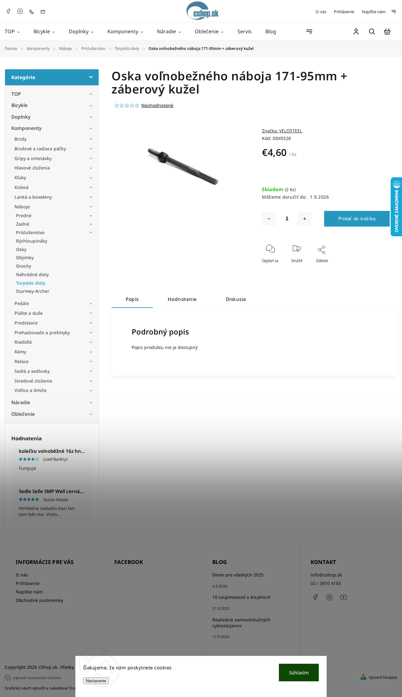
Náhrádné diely (32, 274)
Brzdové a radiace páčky (40, 149)
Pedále (21, 303)
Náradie (20, 402)
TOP (16, 94)
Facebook (8, 11)
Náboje (22, 207)
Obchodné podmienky (39, 600)
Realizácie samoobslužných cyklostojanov (241, 623)
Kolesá (21, 187)
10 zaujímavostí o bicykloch (241, 597)
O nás (321, 11)
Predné (23, 215)
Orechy (23, 266)
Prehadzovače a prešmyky (42, 332)
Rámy (20, 352)
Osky (21, 249)
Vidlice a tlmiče (30, 390)
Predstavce (26, 323)
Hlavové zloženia (32, 168)
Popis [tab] (132, 299)
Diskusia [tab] (236, 299)
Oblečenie (23, 414)
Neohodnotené (157, 105)
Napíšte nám (374, 11)
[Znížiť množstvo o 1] (269, 219)
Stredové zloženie (33, 381)
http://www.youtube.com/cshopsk (343, 597)
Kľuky (20, 177)
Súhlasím (299, 672)
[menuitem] (16, 31)
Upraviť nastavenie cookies (37, 677)
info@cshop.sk (326, 575)
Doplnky (20, 117)
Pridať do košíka (357, 218)
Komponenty (26, 128)
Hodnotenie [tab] (182, 299)
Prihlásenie (344, 11)
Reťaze (21, 361)
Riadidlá (23, 342)
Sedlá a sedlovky (32, 371)
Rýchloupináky (31, 241)
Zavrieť (369, 269)
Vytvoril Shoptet (383, 677)
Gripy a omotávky (33, 158)
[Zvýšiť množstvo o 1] (305, 219)
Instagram (20, 11)
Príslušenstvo (30, 232)
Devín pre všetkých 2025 (237, 575)
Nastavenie (96, 680)
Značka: (282, 131)
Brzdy (20, 139)
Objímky (25, 257)
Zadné (22, 224)
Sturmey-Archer (32, 291)
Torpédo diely (30, 283)
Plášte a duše (28, 313)
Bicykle (19, 105)
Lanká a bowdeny (33, 197)
